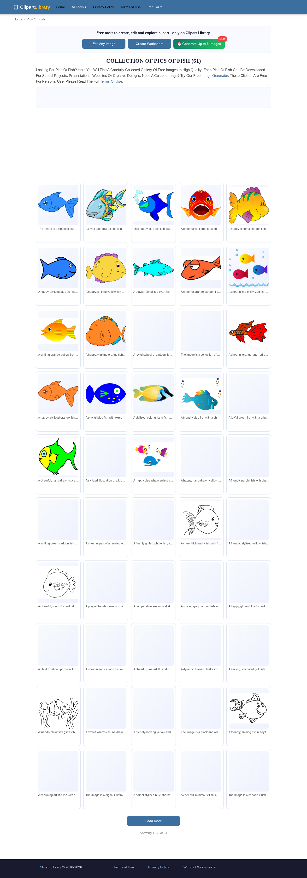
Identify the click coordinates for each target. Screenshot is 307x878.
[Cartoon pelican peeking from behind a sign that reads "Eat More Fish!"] (58, 646)
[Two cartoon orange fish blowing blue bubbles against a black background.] (106, 519)
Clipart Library (50, 867)
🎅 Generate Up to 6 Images (201, 42)
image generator (214, 75)
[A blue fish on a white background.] (106, 771)
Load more (153, 821)
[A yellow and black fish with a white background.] (249, 771)
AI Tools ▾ (79, 7)
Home (60, 7)
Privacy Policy (103, 7)
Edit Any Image (104, 44)
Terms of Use (131, 7)
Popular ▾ (155, 7)
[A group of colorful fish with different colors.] (201, 331)
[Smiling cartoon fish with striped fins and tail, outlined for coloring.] (249, 708)
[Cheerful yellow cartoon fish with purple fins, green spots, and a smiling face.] (106, 268)
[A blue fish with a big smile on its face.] (58, 205)
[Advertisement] (153, 145)
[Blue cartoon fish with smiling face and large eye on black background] (58, 268)
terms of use (111, 81)
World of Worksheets (199, 867)
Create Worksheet (149, 44)
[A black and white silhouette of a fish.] (201, 708)
